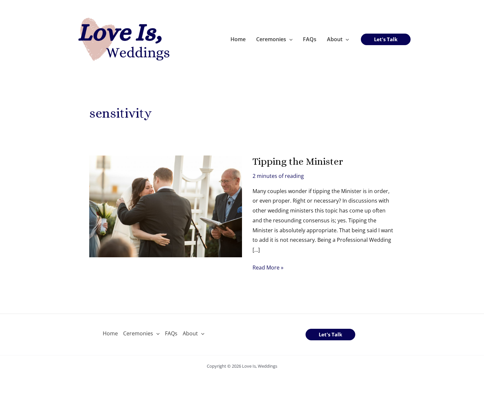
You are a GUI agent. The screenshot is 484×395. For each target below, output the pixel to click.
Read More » (268, 268)
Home (238, 39)
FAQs (309, 39)
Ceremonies (271, 39)
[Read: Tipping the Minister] (165, 206)
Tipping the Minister (298, 161)
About (334, 39)
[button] (289, 39)
